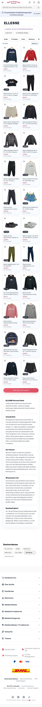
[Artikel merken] (5, 47)
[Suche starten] (38, 7)
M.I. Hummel (8, 549)
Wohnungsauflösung (10, 688)
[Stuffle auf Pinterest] (24, 697)
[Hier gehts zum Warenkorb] (38, 2)
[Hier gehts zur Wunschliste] (34, 2)
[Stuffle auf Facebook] (18, 697)
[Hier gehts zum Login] (29, 2)
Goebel (18, 549)
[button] (2, 2)
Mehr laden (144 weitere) (21, 390)
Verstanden (37, 13)
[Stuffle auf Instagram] (13, 697)
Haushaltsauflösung (27, 686)
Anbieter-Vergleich (32, 688)
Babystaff (8, 33)
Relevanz (35, 43)
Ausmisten (21, 688)
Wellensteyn (8, 552)
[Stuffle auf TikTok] (29, 697)
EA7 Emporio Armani (22, 33)
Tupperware (26, 549)
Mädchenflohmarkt (26, 679)
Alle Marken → (30, 552)
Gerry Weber (18, 552)
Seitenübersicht (9, 556)
